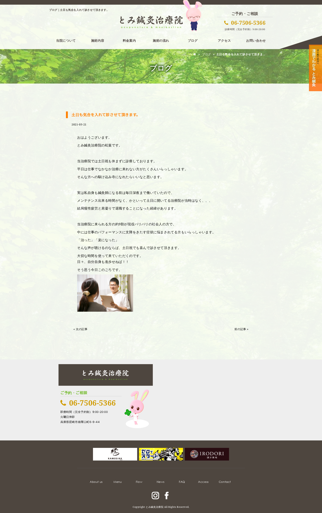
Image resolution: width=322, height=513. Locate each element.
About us (96, 482)
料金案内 (129, 40)
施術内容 (97, 40)
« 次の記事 (80, 329)
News (160, 482)
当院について (66, 40)
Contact (225, 482)
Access (203, 482)
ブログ (193, 40)
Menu (117, 482)
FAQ (182, 482)
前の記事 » (241, 329)
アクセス (224, 40)
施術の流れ (161, 40)
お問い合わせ (256, 40)
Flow (139, 482)
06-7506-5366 (248, 22)
